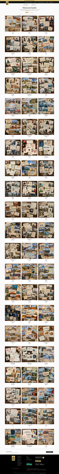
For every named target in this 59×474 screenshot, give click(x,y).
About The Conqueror (19, 457)
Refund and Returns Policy (29, 459)
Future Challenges (19, 459)
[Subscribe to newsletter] (43, 457)
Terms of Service (28, 457)
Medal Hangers (41, 2)
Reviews (47, 2)
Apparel (35, 2)
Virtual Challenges (28, 2)
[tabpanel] (29, 233)
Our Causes (18, 458)
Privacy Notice (28, 458)
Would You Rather (31, 12)
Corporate (51, 2)
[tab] (25, 5)
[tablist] (29, 5)
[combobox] (22, 14)
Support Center (19, 465)
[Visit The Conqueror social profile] (36, 461)
